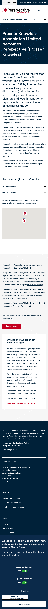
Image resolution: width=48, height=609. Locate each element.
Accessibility (9, 2)
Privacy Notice (8, 532)
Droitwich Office (9, 187)
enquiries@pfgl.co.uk (16, 507)
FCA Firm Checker (35, 284)
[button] (25, 213)
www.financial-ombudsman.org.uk (21, 403)
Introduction (36, 19)
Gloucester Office (9, 192)
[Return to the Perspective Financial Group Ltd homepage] (16, 10)
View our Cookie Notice (13, 546)
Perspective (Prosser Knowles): (14, 19)
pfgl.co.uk (33, 130)
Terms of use (7, 528)
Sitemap (5, 524)
